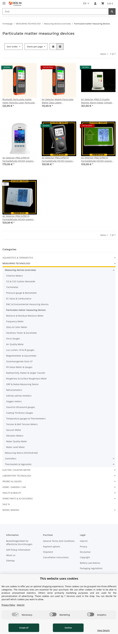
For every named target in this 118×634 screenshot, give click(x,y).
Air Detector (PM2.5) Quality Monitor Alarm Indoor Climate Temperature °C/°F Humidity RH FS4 (97, 101)
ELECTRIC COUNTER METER (16, 469)
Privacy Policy (8, 604)
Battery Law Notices (90, 562)
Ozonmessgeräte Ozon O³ (19, 361)
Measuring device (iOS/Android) (21, 452)
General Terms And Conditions (59, 541)
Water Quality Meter (16, 441)
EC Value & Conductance (18, 298)
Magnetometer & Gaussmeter (21, 355)
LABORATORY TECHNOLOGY (16, 475)
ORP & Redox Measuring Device (22, 384)
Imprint (84, 541)
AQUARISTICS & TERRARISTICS (17, 257)
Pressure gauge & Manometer (21, 292)
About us (10, 555)
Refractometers (14, 389)
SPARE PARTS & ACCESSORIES (17, 498)
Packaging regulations (91, 568)
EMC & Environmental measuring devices (27, 304)
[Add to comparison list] (31, 68)
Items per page (35, 46)
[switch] (15, 614)
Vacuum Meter (13, 429)
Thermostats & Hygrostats (18, 464)
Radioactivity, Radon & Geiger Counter (25, 372)
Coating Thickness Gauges (19, 412)
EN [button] (84, 3)
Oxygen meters (14, 401)
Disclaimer (85, 551)
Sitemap (10, 560)
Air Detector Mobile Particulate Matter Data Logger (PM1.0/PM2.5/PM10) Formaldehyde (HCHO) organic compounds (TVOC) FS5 (57, 101)
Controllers (10, 458)
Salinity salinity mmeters (18, 395)
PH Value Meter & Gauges (19, 367)
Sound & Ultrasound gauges (20, 407)
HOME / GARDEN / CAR (14, 487)
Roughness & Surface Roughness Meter (26, 378)
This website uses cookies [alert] (59, 578)
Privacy (83, 546)
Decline (68, 627)
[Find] (112, 11)
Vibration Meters (14, 435)
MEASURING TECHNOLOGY (16, 263)
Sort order (12, 46)
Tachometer (12, 287)
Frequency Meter (15, 321)
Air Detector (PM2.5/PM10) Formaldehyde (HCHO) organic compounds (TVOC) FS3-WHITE (17, 218)
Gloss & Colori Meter (16, 327)
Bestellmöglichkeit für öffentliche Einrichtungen (19, 543)
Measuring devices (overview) (20, 270)
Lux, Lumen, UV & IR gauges (20, 349)
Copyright (85, 557)
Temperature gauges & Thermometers (26, 418)
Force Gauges (13, 338)
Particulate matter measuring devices (26, 310)
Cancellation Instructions (56, 557)
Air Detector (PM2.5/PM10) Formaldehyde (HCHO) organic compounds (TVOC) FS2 (57, 159)
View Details (103, 630)
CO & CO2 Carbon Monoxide (20, 281)
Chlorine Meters (14, 275)
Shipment (48, 551)
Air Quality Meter (15, 344)
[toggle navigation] (4, 2)
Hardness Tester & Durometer (21, 332)
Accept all (23, 627)
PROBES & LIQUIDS (12, 481)
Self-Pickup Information (18, 549)
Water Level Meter (15, 447)
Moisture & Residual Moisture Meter (25, 315)
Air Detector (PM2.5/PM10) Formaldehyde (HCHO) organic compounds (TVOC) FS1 (17, 159)
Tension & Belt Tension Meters (22, 424)
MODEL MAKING (10, 509)
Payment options (51, 546)
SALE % (6, 504)
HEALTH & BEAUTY (11, 492)
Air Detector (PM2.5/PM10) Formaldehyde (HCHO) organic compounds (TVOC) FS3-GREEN (97, 159)
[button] (95, 3)
